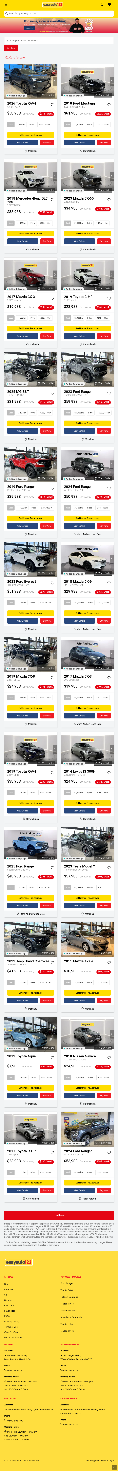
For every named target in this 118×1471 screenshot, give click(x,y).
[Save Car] (52, 105)
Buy (6, 1284)
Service (8, 1300)
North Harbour (69, 1344)
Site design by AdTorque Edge (100, 1460)
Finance (8, 1289)
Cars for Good (11, 1332)
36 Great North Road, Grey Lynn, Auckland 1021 (29, 1409)
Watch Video (48, 95)
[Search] (6, 14)
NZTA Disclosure (13, 1337)
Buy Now (47, 143)
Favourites (9, 1310)
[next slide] (55, 81)
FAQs (7, 1316)
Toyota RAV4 (66, 1290)
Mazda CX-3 (67, 1303)
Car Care (9, 1305)
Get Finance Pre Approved (30, 135)
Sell (6, 1294)
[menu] (5, 4)
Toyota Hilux (66, 1324)
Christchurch (68, 1398)
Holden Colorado (69, 1296)
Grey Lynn (10, 1398)
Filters (12, 48)
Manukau (9, 1344)
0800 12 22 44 (15, 1370)
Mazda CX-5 (67, 1330)
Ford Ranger (66, 1283)
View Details (22, 143)
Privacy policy (11, 1321)
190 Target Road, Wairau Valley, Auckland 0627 (76, 1357)
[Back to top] (114, 1467)
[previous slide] (6, 81)
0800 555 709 (15, 1420)
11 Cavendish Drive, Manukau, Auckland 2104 (17, 1357)
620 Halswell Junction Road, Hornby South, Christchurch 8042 (82, 1411)
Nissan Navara (68, 1310)
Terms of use (11, 1326)
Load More (59, 1215)
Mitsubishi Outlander (71, 1317)
